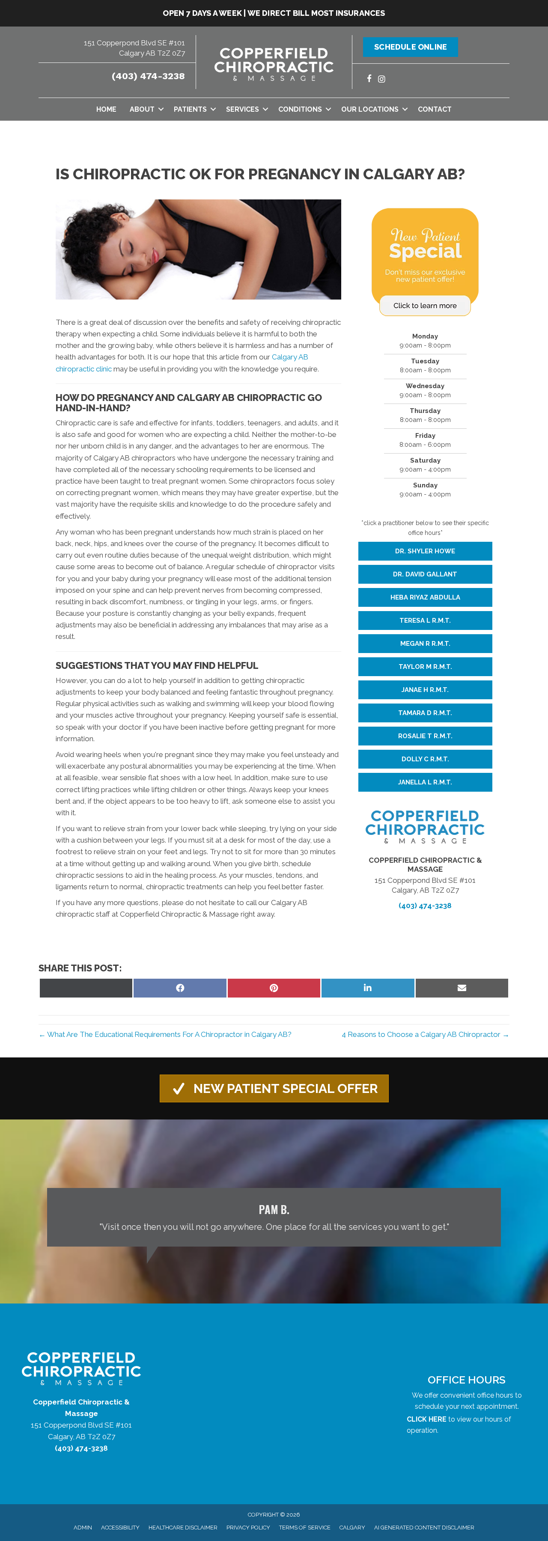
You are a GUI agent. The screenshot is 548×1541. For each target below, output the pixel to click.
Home (106, 109)
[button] (161, 109)
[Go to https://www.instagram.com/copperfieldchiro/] (382, 80)
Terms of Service (305, 1527)
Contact (435, 109)
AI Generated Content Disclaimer (424, 1527)
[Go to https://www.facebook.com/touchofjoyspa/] (369, 80)
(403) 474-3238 (148, 76)
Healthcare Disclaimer (183, 1527)
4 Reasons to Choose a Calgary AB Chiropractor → (425, 1034)
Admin (83, 1527)
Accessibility (120, 1527)
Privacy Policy (248, 1527)
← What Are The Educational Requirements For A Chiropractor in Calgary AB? (165, 1034)
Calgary (352, 1527)
